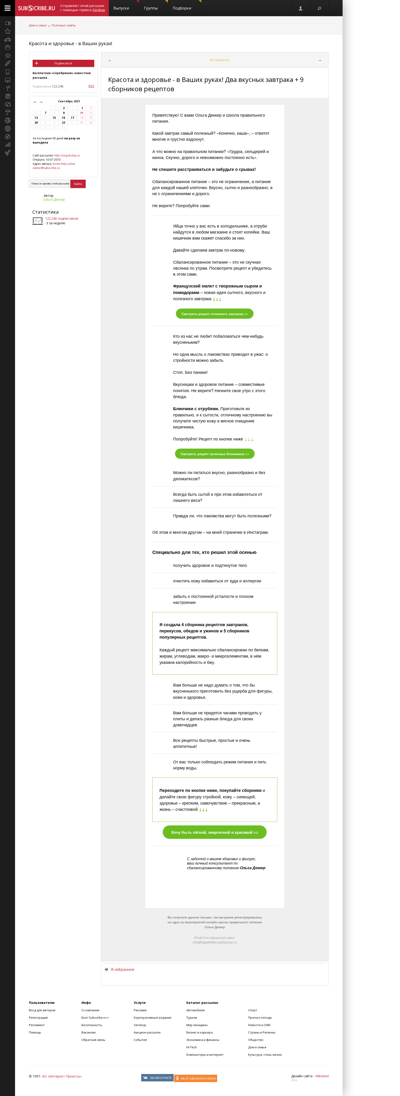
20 (36, 123)
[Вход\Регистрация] (301, 8)
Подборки (182, 8)
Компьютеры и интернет (205, 1054)
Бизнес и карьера (199, 1032)
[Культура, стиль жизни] (7, 87)
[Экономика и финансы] (7, 144)
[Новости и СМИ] (7, 96)
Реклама (140, 1010)
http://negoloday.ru (67, 155)
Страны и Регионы (261, 1032)
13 (36, 118)
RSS (91, 86)
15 (54, 118)
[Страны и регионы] (7, 128)
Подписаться (63, 63)
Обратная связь (93, 1040)
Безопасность (91, 1025)
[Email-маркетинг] (7, 152)
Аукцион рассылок (147, 1032)
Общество (255, 1040)
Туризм (191, 1017)
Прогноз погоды (260, 1017)
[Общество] (7, 104)
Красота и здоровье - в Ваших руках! (70, 43)
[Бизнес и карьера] (7, 47)
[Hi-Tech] (7, 71)
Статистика (45, 212)
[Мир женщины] (7, 63)
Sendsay (140, 1025)
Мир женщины (197, 1025)
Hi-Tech (191, 1047)
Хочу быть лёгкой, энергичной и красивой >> (214, 832)
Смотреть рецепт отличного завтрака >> (214, 313)
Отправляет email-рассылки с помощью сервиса (82, 7)
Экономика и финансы (202, 1040)
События (140, 1040)
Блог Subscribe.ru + (95, 1017)
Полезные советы (64, 25)
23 (63, 123)
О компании (90, 1010)
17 (72, 118)
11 (81, 113)
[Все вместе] (7, 23)
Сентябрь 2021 (69, 101)
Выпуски (121, 8)
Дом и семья (38, 25)
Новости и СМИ (259, 1025)
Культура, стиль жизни (265, 1054)
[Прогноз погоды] (7, 112)
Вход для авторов (42, 1010)
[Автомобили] (7, 39)
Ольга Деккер (54, 199)
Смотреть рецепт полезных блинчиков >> (215, 453)
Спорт (252, 1010)
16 (63, 118)
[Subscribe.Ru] (36, 8)
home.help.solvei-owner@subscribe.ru (54, 166)
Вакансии (88, 1032)
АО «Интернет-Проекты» (61, 1076)
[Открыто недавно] (7, 31)
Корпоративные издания (152, 1017)
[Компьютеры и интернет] (7, 79)
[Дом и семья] (7, 55)
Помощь (35, 1032)
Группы (151, 8)
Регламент (37, 1025)
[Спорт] (7, 120)
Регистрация (38, 1017)
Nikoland (322, 1076)
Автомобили (195, 1010)
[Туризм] (7, 136)
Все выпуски (219, 60)
